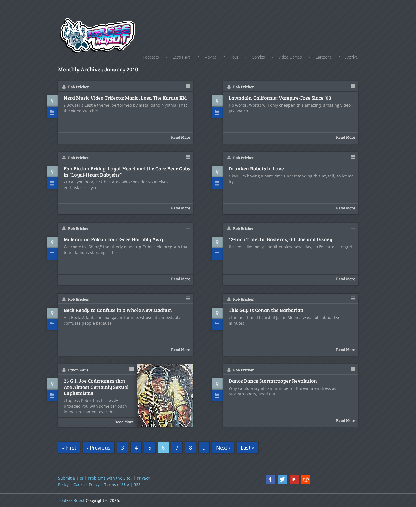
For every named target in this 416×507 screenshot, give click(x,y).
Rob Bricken (78, 86)
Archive (351, 57)
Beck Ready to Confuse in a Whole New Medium (118, 310)
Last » (247, 447)
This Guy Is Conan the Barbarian (266, 310)
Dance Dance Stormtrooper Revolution (273, 381)
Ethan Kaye (78, 370)
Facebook (270, 479)
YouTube (294, 479)
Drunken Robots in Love (256, 169)
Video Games (290, 57)
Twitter (282, 479)
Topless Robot (71, 500)
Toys (234, 57)
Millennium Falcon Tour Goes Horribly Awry (114, 239)
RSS (137, 484)
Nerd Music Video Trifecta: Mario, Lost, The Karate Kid (125, 98)
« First (69, 447)
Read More (180, 137)
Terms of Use (116, 484)
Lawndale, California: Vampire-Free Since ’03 (280, 98)
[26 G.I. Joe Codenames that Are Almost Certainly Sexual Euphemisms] (165, 395)
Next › (223, 447)
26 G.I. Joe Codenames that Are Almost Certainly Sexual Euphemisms (96, 387)
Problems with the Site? (110, 478)
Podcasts (151, 57)
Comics (258, 57)
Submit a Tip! (70, 478)
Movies (210, 57)
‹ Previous (98, 447)
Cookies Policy (86, 484)
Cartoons (324, 57)
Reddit (305, 479)
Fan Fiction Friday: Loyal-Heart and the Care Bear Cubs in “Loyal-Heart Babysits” (127, 172)
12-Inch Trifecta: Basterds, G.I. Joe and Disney (280, 239)
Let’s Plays (182, 57)
